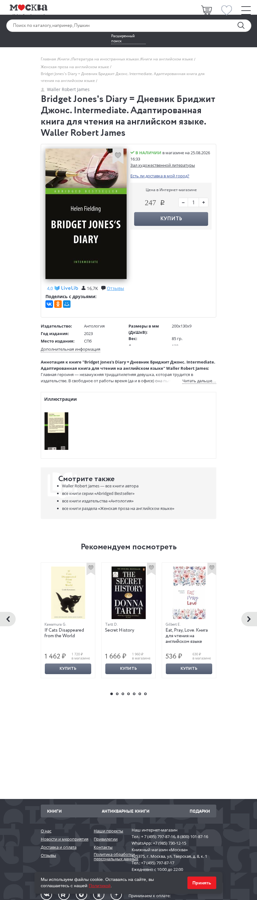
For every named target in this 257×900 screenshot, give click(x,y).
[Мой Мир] (67, 304)
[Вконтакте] (46, 894)
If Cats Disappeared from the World (64, 633)
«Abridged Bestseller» (98, 493)
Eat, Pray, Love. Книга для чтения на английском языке (186, 636)
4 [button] (128, 694)
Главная (49, 59)
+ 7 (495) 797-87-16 (158, 836)
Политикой (100, 885)
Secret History (119, 630)
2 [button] (117, 694)
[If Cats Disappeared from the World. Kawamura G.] (68, 593)
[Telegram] (81, 894)
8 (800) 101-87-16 (192, 836)
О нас (46, 831)
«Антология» (98, 501)
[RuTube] (64, 894)
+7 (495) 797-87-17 (157, 863)
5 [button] (134, 694)
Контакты (103, 847)
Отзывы (48, 855)
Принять (201, 882)
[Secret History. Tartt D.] (128, 593)
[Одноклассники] (58, 304)
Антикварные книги (125, 811)
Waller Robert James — (100, 486)
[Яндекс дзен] (116, 894)
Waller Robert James (68, 89)
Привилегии (106, 839)
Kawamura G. (55, 624)
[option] (68, 620)
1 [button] (111, 694)
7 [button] (145, 694)
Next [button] (249, 619)
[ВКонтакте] (49, 304)
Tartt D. (111, 624)
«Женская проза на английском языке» (118, 508)
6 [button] (140, 694)
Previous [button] (8, 619)
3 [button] (123, 694)
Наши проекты (108, 831)
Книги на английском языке (167, 59)
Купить (68, 669)
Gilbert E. (173, 624)
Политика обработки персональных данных (109, 856)
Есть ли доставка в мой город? (159, 176)
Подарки (200, 811)
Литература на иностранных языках (106, 59)
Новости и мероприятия (64, 839)
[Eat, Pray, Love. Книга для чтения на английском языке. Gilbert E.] (189, 593)
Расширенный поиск (123, 39)
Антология (94, 326)
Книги (64, 59)
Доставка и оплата (58, 847)
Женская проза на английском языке (75, 66)
